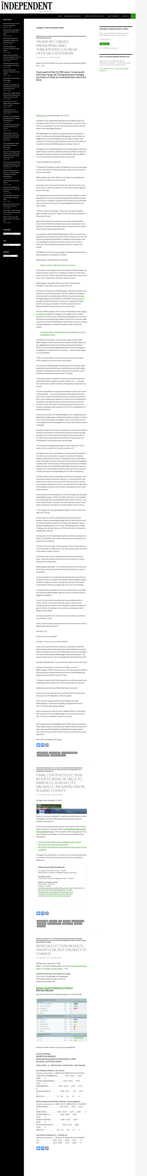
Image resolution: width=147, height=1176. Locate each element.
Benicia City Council (51, 939)
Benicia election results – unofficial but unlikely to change (61, 950)
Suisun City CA (76, 769)
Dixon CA (58, 768)
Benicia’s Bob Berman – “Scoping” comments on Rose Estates (11, 48)
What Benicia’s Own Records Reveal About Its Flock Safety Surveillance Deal (11, 118)
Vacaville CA (40, 771)
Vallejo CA (49, 771)
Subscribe (104, 44)
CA (60, 921)
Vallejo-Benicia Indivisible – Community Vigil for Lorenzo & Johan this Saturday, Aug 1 (12, 57)
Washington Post (42, 115)
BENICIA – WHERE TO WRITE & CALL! (95, 16)
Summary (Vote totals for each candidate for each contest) (59, 842)
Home (59, 16)
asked (48, 304)
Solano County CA (63, 769)
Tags (4, 241)
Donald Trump (52, 36)
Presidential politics (43, 38)
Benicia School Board (67, 939)
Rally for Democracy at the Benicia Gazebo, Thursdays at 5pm (11, 219)
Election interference (66, 36)
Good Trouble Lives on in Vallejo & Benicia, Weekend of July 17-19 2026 (11, 103)
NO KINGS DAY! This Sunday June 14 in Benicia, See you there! (11, 197)
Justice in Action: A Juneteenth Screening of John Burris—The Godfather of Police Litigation (11, 164)
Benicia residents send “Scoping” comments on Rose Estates (11, 72)
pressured (80, 298)
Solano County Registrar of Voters (54, 987)
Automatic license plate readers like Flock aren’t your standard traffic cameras (11, 86)
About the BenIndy (113, 16)
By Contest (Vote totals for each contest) (53, 844)
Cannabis (78, 939)
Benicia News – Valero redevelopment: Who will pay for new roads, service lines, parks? (11, 95)
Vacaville (78, 923)
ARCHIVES (125, 16)
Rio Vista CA (52, 769)
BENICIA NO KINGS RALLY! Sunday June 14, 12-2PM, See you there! (11, 189)
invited (81, 296)
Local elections (42, 769)
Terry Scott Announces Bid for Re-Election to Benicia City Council (11, 126)
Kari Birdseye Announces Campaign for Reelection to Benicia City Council (11, 40)
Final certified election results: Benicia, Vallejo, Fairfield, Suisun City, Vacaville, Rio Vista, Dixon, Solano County (60, 783)
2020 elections (41, 36)
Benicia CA (50, 768)
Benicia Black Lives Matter (72, 16)
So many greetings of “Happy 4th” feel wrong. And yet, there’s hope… (11, 145)
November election (67, 940)
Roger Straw (55, 57)
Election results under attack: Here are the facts (57, 265)
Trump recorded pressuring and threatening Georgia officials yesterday (56, 47)
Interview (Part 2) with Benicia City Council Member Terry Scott (11, 32)
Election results (80, 36)
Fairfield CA (78, 768)
